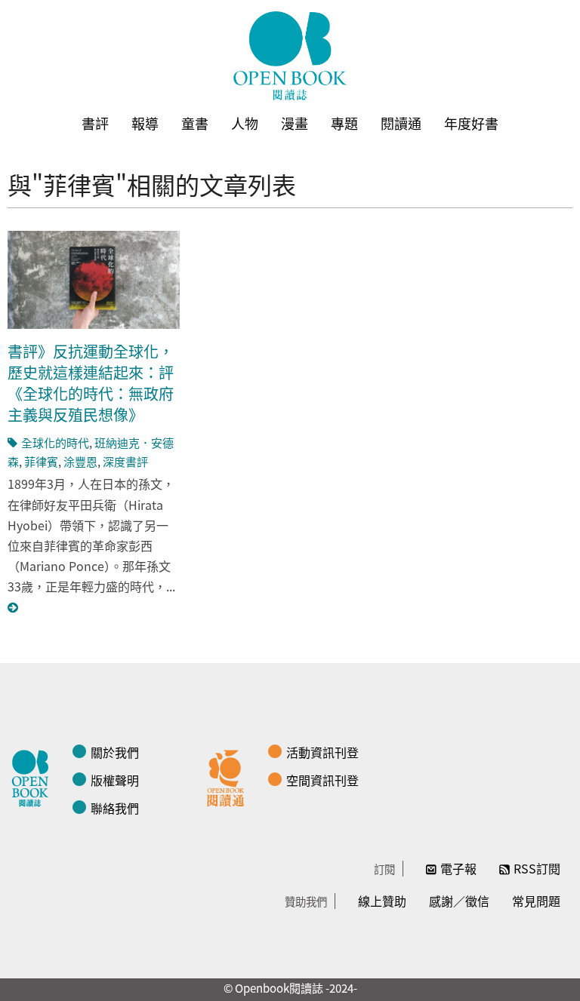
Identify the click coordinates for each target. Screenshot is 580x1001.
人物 (244, 123)
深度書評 (125, 461)
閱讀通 (401, 123)
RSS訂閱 (537, 868)
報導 (145, 123)
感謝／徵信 (459, 901)
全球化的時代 (55, 442)
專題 (344, 123)
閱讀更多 (14, 607)
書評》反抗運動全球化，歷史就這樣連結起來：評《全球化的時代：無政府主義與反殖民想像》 (91, 382)
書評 (95, 123)
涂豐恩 (80, 461)
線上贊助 (382, 901)
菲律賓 (41, 461)
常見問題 (536, 901)
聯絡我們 (115, 808)
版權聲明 (115, 780)
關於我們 (115, 752)
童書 (194, 123)
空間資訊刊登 (322, 780)
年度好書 (471, 123)
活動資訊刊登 (322, 752)
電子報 (458, 868)
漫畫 (294, 123)
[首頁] (290, 55)
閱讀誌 (34, 776)
